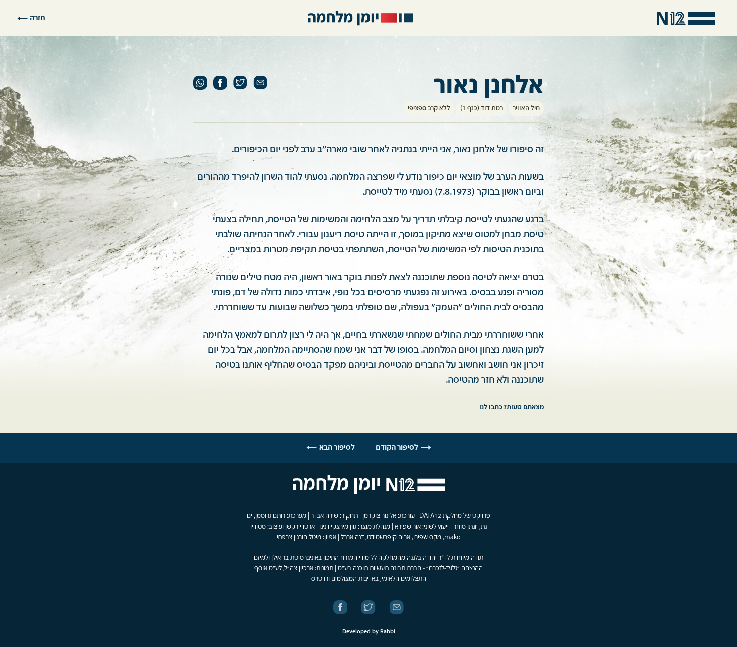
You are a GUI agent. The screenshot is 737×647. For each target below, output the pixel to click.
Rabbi (387, 632)
